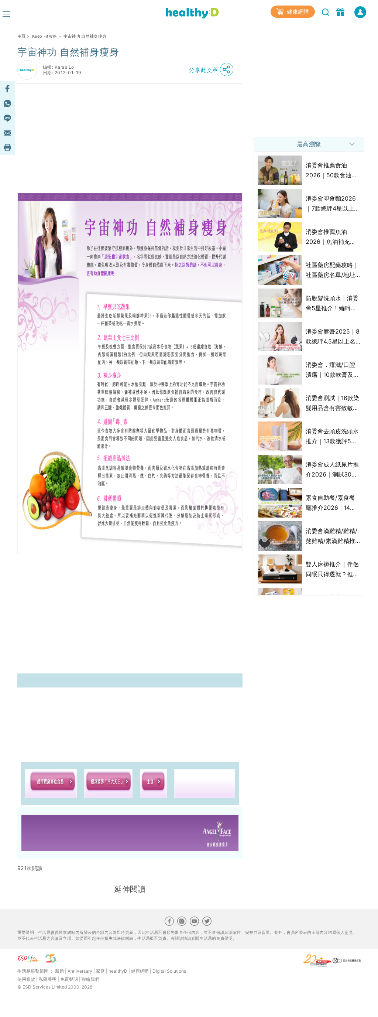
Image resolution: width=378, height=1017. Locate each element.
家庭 (100, 971)
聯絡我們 (90, 979)
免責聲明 (69, 979)
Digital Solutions (169, 971)
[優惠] (341, 11)
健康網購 (297, 11)
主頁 (21, 36)
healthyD (118, 971)
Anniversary (80, 971)
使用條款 (26, 979)
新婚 (59, 971)
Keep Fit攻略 (44, 36)
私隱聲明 (47, 979)
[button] (213, 70)
